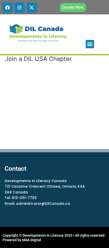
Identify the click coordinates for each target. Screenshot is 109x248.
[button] (90, 44)
